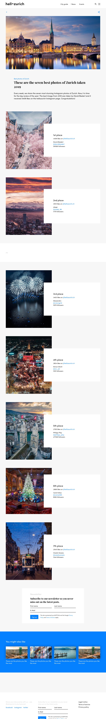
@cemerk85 (57, 495)
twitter (25, 707)
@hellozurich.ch (69, 138)
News (74, 4)
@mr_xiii (56, 369)
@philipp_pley (58, 434)
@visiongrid (57, 303)
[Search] (95, 4)
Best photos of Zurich (21, 78)
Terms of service (84, 704)
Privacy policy (84, 707)
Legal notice (83, 702)
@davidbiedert (58, 144)
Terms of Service (50, 617)
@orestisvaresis (59, 555)
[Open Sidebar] (99, 4)
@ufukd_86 (57, 209)
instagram (18, 707)
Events (81, 4)
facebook (9, 707)
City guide (64, 4)
